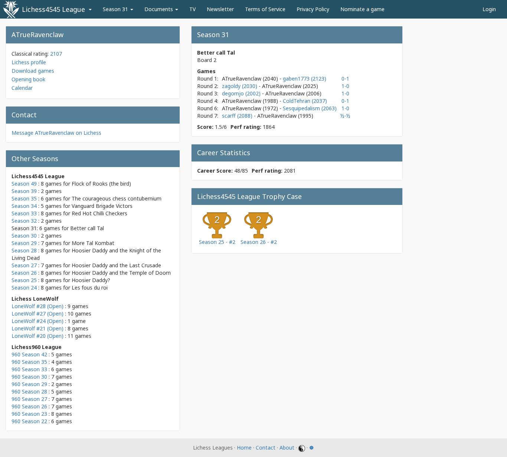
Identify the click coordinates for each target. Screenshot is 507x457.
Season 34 (24, 205)
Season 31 (116, 9)
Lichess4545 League (53, 9)
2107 (56, 53)
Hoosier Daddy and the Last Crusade (116, 265)
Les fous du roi (90, 287)
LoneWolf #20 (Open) (37, 335)
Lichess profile (29, 62)
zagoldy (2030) (240, 85)
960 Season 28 (29, 391)
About (286, 447)
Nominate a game (362, 9)
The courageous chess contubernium (116, 198)
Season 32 (24, 220)
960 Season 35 (29, 361)
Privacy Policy (313, 9)
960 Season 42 (29, 354)
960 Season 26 (29, 406)
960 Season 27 (29, 398)
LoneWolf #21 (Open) (37, 328)
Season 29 (24, 243)
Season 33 (24, 213)
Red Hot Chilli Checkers (99, 213)
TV (192, 9)
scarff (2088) (238, 115)
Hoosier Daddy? (91, 280)
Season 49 (24, 183)
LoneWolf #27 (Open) (37, 313)
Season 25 (24, 280)
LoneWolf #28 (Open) (37, 306)
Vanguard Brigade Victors (102, 205)
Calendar (22, 87)
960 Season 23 (29, 413)
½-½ (345, 115)
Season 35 (24, 198)
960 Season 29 (29, 384)
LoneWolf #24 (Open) (37, 320)
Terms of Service (265, 9)
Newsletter (220, 9)
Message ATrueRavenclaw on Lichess (56, 132)
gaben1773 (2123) (304, 78)
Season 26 (24, 272)
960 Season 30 (29, 376)
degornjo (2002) (242, 93)
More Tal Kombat (93, 243)
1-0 (345, 85)
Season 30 (24, 235)
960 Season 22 (29, 421)
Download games (33, 70)
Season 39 (24, 191)
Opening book (28, 79)
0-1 (345, 78)
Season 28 (24, 250)
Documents (159, 9)
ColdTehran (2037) (305, 100)
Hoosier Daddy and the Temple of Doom (121, 272)
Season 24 (24, 287)
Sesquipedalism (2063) (310, 108)
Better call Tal (87, 228)
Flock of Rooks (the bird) (101, 183)
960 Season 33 (29, 369)
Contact (265, 447)
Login (489, 9)
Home (244, 447)
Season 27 (24, 265)
